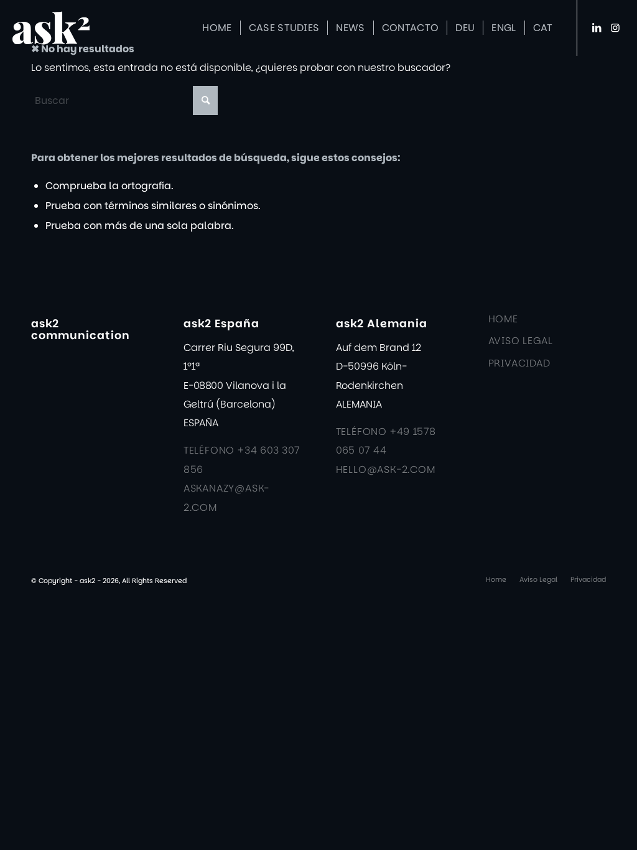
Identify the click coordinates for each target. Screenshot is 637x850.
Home (503, 319)
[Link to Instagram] (615, 27)
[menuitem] (216, 28)
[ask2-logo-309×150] (70, 28)
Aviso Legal (520, 341)
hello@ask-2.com (385, 469)
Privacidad (519, 363)
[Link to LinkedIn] (596, 27)
